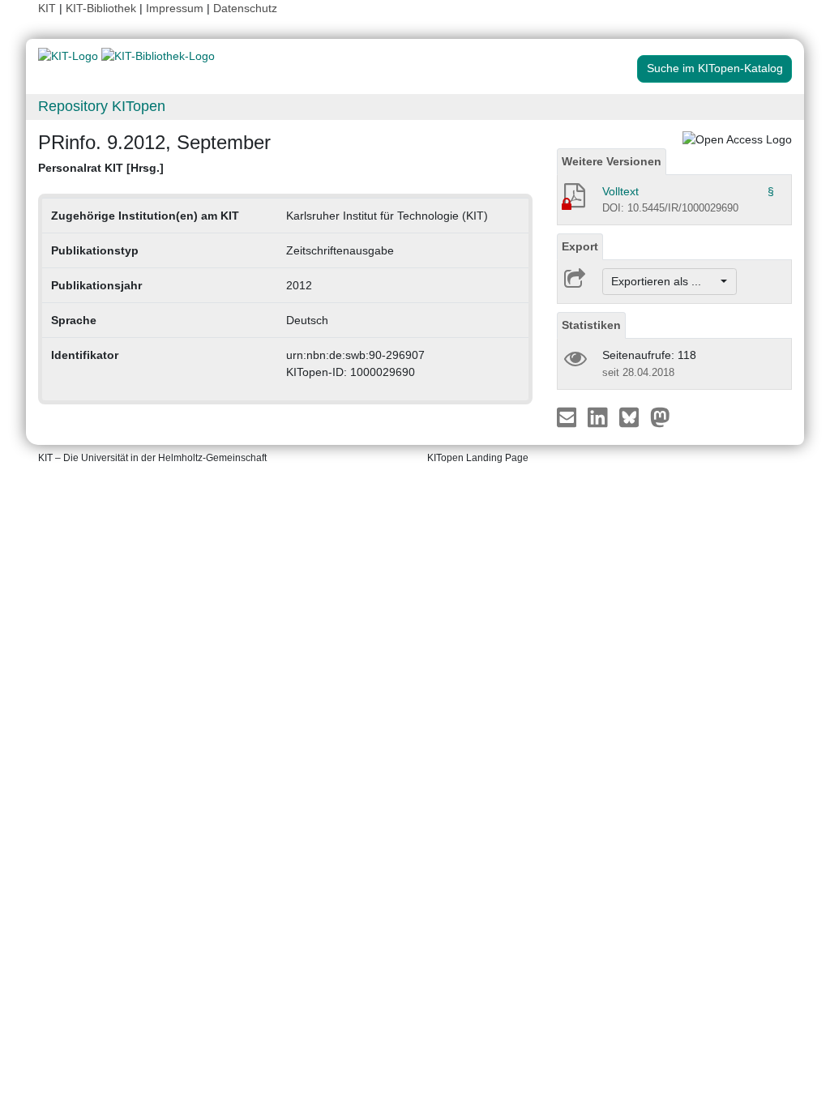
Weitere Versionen (611, 161)
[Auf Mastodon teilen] (660, 416)
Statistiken (591, 324)
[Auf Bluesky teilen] (633, 416)
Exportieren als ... (664, 281)
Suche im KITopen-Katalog (715, 68)
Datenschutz (245, 8)
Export (580, 246)
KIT (47, 8)
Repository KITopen (101, 106)
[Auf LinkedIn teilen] (599, 416)
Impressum (174, 8)
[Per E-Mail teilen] (568, 416)
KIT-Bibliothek (102, 8)
